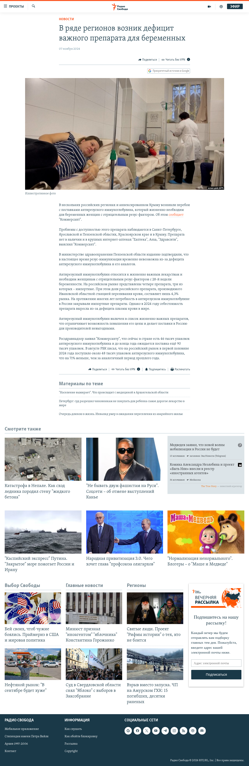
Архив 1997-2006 (16, 744)
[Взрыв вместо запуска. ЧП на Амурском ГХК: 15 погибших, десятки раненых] (155, 664)
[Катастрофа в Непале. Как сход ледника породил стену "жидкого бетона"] (43, 459)
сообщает (176, 215)
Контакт (10, 751)
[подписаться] (202, 731)
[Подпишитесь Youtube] (156, 731)
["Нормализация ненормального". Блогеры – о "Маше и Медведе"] (205, 532)
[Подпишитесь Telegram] (165, 731)
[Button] (147, 59)
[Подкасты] (192, 731)
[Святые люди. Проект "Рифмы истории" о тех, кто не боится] (155, 608)
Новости (66, 19)
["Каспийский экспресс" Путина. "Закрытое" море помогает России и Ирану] (43, 532)
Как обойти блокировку (81, 736)
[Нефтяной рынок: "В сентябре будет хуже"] (33, 664)
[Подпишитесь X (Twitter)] (146, 731)
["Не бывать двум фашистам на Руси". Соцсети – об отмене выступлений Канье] (124, 459)
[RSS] (183, 731)
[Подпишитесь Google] (128, 731)
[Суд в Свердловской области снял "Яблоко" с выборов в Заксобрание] (94, 664)
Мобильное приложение (22, 729)
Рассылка (71, 744)
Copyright (71, 751)
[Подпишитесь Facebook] (137, 731)
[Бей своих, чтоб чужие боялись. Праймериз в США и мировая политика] (33, 608)
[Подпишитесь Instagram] (174, 731)
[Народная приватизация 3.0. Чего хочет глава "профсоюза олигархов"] (124, 532)
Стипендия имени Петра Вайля (26, 736)
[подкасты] (221, 7)
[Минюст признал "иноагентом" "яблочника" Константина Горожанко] (94, 608)
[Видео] (209, 7)
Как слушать (73, 729)
